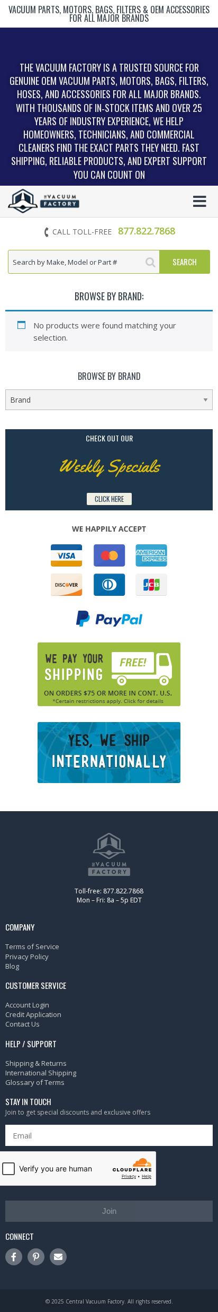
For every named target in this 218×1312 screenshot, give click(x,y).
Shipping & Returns (36, 1063)
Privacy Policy (27, 956)
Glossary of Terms (35, 1082)
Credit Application (33, 1014)
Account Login (27, 1005)
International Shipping (40, 1073)
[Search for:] (84, 262)
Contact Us (22, 1024)
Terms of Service (32, 946)
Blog (12, 966)
